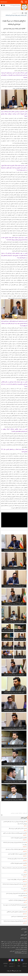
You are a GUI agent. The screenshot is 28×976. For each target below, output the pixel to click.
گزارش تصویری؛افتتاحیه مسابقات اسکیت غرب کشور (14, 833)
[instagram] (10, 960)
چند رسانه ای (23, 938)
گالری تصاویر (24, 935)
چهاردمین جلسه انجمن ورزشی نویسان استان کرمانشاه (14, 884)
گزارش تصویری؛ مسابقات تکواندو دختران (17, 854)
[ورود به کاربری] (2, 5)
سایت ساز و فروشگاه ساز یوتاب (14, 970)
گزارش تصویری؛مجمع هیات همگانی (18, 863)
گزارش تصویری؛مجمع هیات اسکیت (18, 838)
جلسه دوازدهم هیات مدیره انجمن (18, 916)
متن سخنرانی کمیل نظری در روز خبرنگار (17, 828)
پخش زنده (23, 875)
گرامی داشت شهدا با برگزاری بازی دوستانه (17, 858)
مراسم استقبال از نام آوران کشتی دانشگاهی (16, 912)
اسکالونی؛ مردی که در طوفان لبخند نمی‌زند (16, 879)
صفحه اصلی (24, 929)
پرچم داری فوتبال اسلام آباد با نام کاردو (17, 900)
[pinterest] (19, 960)
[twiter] (13, 960)
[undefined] (7, 960)
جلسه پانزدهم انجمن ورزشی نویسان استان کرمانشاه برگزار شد (15, 843)
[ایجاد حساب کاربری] (4, 5)
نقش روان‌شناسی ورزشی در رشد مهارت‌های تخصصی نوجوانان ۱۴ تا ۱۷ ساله (15, 822)
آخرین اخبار (24, 817)
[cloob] (16, 960)
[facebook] (22, 960)
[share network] (2, 815)
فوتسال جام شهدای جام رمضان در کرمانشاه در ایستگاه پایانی (14, 869)
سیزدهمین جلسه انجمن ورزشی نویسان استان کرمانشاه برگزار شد (16, 894)
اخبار (25, 932)
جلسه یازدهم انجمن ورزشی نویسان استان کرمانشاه (15, 921)
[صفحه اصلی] (24, 7)
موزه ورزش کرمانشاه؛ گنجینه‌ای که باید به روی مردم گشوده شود (15, 906)
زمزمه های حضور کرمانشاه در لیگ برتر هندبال (16, 849)
